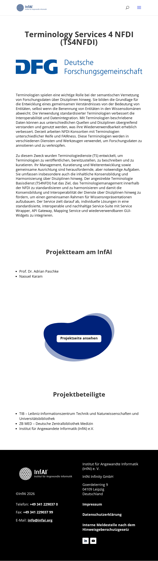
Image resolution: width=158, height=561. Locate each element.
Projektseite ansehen (79, 338)
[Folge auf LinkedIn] (85, 541)
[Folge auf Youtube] (93, 541)
